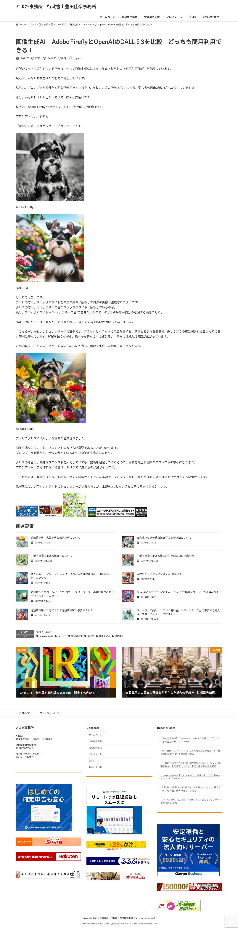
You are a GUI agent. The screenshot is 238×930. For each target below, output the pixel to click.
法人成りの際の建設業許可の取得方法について (164, 537)
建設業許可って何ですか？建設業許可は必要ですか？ (62, 610)
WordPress (99, 923)
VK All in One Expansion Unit (143, 923)
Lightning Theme (118, 923)
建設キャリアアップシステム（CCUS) (159, 573)
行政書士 (119, 636)
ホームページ (95, 734)
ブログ (92, 760)
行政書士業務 (95, 741)
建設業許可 (77, 636)
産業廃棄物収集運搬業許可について (51, 555)
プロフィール (95, 754)
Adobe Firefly (46, 636)
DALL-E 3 (62, 636)
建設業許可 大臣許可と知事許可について (55, 537)
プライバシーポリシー (51, 713)
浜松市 (90, 636)
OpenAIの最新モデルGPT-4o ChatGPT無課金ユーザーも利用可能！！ (179, 592)
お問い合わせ (26, 713)
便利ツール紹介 (44, 632)
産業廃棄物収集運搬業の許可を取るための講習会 (165, 555)
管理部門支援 (95, 747)
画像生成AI (104, 636)
